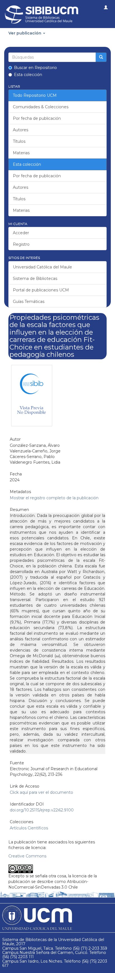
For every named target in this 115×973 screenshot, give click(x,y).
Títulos (19, 141)
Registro (21, 244)
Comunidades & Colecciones (40, 106)
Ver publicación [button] (25, 33)
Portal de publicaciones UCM (41, 290)
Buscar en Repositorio (35, 67)
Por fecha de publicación (37, 118)
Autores (20, 129)
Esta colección (28, 74)
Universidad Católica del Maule (42, 267)
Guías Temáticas (28, 301)
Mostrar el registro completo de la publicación (54, 497)
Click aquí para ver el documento (41, 792)
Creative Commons (27, 856)
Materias (21, 152)
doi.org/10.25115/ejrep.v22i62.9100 (42, 810)
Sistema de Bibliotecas (35, 278)
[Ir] (101, 57)
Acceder (21, 232)
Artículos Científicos (29, 828)
